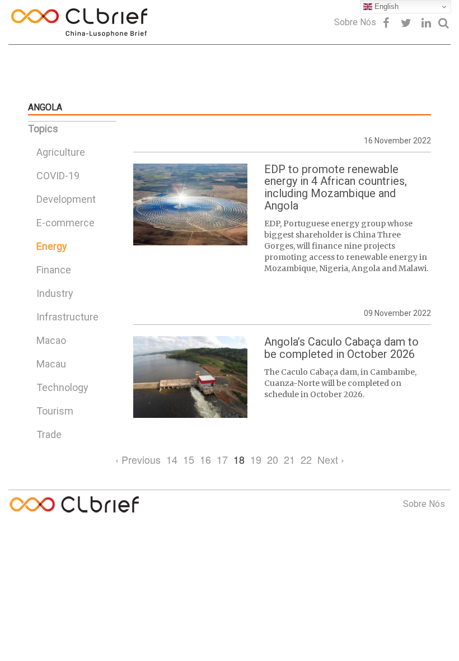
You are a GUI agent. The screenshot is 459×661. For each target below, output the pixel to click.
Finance (53, 270)
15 (188, 459)
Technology (62, 387)
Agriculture (60, 152)
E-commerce (65, 223)
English (385, 6)
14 (171, 459)
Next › (330, 459)
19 (255, 459)
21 (289, 459)
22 (306, 459)
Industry (54, 293)
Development (66, 199)
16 (205, 459)
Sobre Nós (355, 22)
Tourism (54, 411)
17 (222, 459)
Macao (51, 340)
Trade (49, 434)
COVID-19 (57, 175)
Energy (51, 246)
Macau (51, 364)
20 (272, 459)
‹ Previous (138, 459)
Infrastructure (67, 317)
